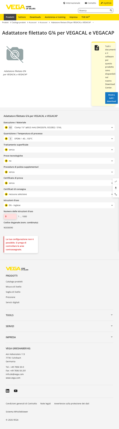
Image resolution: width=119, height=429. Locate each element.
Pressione (10, 297)
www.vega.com (13, 377)
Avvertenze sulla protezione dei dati (71, 403)
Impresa (73, 17)
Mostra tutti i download (111, 97)
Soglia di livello (13, 292)
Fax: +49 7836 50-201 (16, 370)
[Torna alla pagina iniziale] (17, 268)
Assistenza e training (55, 17)
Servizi (10, 326)
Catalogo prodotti (14, 281)
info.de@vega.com (15, 374)
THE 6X (86, 17)
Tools (9, 315)
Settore (22, 17)
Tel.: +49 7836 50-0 (15, 367)
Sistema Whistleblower (17, 411)
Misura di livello (13, 286)
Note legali (45, 403)
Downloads (35, 17)
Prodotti (10, 17)
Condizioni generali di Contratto (21, 403)
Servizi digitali (12, 302)
